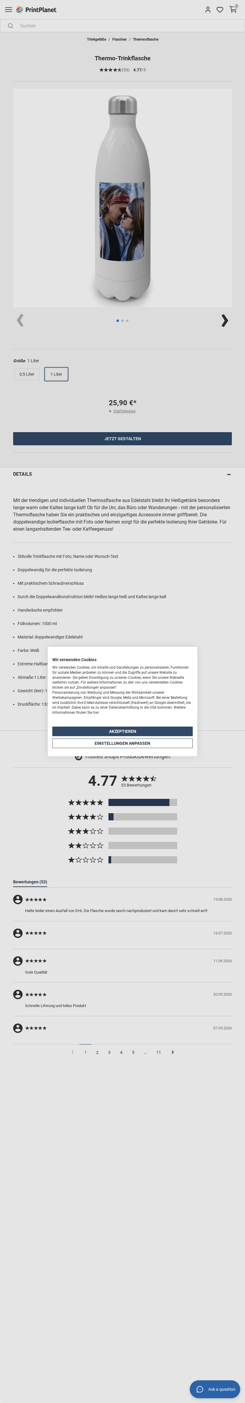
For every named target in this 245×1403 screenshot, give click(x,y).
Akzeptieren (122, 731)
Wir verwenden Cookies (74, 659)
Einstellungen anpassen (122, 743)
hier (96, 712)
